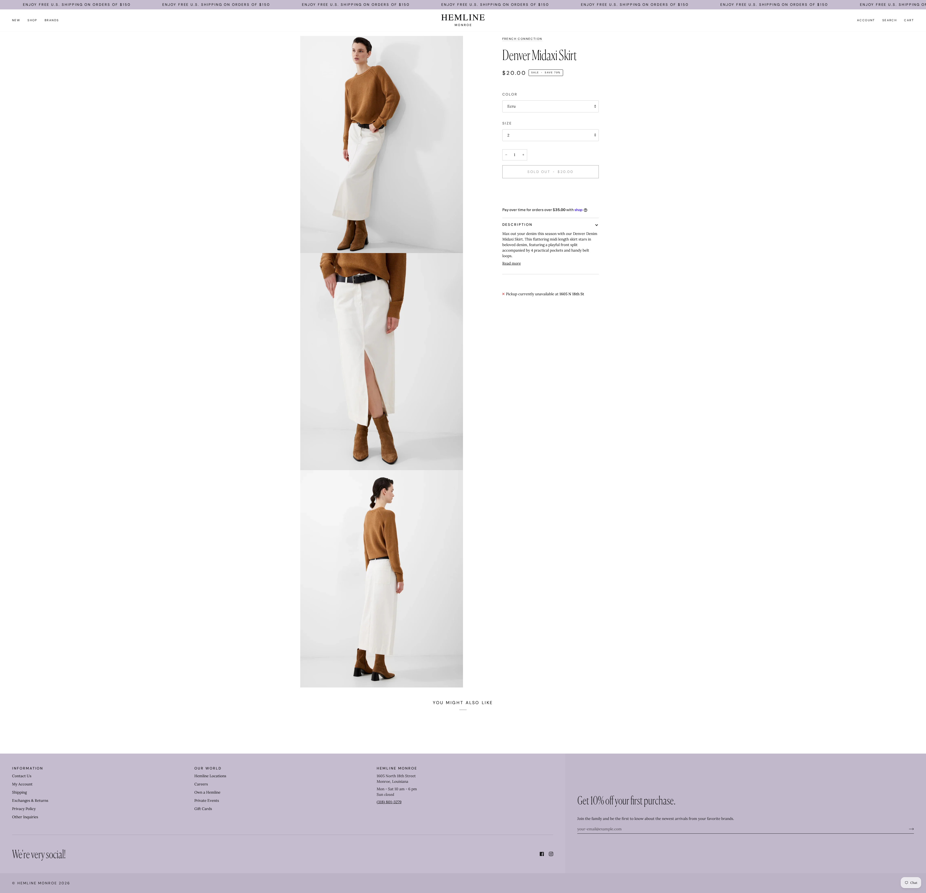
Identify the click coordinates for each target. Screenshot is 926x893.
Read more (511, 263)
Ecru (511, 106)
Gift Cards (203, 808)
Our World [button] (207, 768)
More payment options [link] (521, 201)
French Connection (522, 39)
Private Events (206, 800)
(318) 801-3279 (389, 802)
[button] (32, 20)
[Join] (907, 829)
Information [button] (27, 768)
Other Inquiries (25, 817)
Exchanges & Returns (30, 800)
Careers (201, 784)
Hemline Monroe (37, 883)
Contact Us (21, 776)
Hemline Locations (210, 776)
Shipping (19, 792)
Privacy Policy (24, 808)
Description (517, 224)
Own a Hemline (207, 792)
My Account (22, 784)
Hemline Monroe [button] (397, 768)
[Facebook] (542, 854)
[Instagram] (551, 854)
